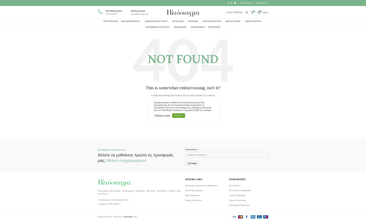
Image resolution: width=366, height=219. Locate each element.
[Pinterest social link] (235, 3)
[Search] (247, 12)
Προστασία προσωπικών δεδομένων (201, 185)
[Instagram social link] (231, 3)
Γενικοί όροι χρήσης (194, 190)
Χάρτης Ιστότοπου (193, 200)
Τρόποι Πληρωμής (237, 195)
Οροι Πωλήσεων (192, 195)
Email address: (191, 149)
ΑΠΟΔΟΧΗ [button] (178, 115)
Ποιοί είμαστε (234, 185)
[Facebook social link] (228, 3)
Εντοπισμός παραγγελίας (240, 190)
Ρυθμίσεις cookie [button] (162, 115)
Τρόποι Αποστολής (237, 200)
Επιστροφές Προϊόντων (239, 205)
